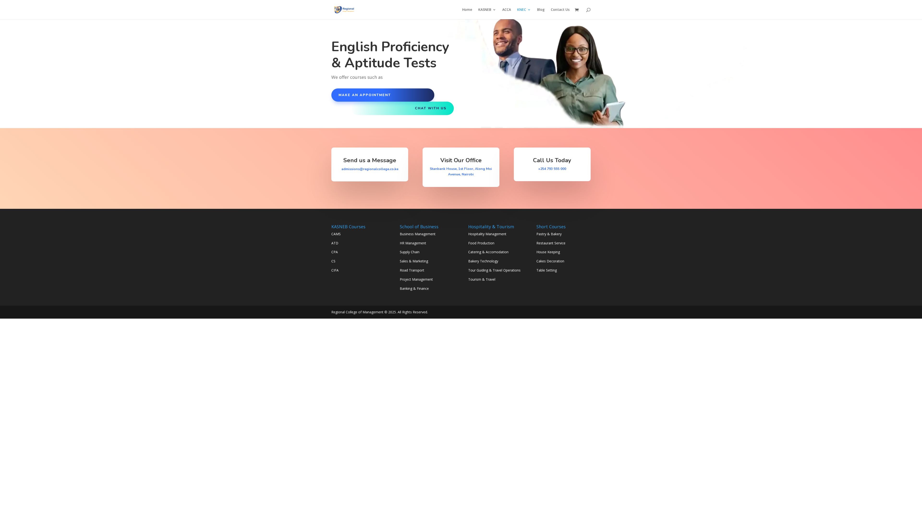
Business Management (418, 234)
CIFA (335, 270)
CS (333, 261)
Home (467, 10)
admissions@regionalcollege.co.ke (369, 169)
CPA (334, 252)
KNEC (521, 10)
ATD (334, 243)
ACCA (506, 10)
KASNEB (484, 10)
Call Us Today (552, 160)
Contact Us (560, 10)
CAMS (336, 234)
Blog (541, 10)
